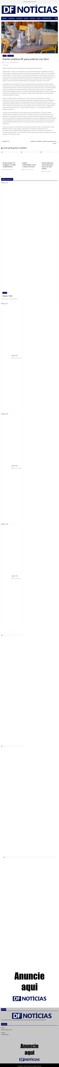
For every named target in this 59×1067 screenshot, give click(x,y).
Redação (16, 62)
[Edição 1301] (6, 357)
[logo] (29, 1013)
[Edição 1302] (29, 236)
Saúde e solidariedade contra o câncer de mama (29, 165)
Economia (11, 18)
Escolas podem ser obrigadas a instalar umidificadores (9, 165)
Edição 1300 (14, 465)
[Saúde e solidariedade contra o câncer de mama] (29, 152)
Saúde (38, 18)
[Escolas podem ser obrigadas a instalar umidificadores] (10, 152)
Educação (19, 18)
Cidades (4, 18)
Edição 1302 (7, 296)
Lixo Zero (44, 71)
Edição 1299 (14, 576)
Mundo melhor (47, 18)
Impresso (4, 292)
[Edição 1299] (6, 577)
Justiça (26, 18)
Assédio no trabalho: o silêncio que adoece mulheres (43, 142)
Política (32, 18)
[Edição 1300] (6, 467)
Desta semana (10, 55)
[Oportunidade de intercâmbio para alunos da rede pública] (49, 152)
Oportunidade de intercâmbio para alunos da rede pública (47, 166)
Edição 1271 (6, 141)
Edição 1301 (14, 355)
